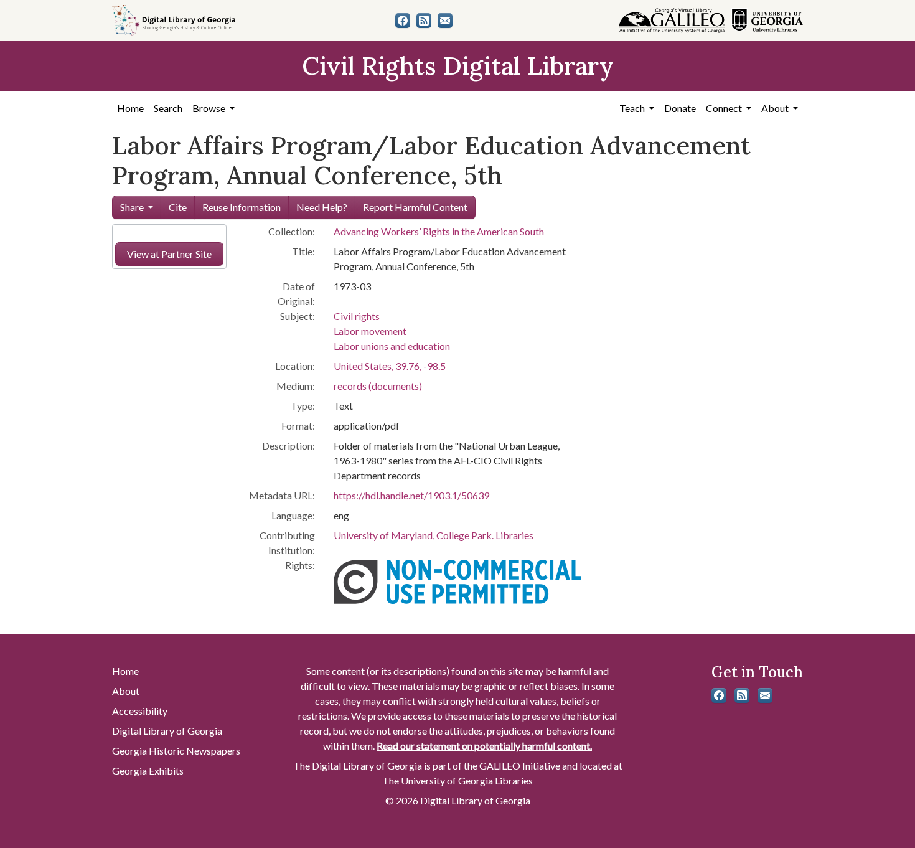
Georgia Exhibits (148, 770)
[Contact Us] (445, 20)
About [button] (776, 108)
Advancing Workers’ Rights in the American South (439, 231)
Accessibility (139, 711)
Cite (178, 207)
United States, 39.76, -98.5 (390, 366)
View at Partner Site (169, 254)
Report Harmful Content (415, 207)
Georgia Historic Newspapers (176, 750)
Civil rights (357, 316)
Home (130, 108)
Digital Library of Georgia (167, 731)
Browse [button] (209, 108)
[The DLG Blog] (423, 20)
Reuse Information (241, 207)
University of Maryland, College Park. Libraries (433, 535)
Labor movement (370, 331)
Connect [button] (725, 108)
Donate (680, 108)
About (125, 691)
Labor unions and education (392, 346)
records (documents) (378, 386)
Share (132, 207)
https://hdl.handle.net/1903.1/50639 (411, 495)
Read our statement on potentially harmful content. (484, 745)
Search (168, 108)
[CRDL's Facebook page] (402, 20)
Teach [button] (633, 108)
